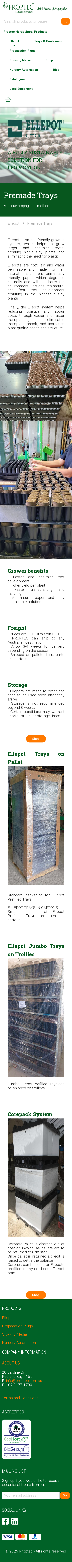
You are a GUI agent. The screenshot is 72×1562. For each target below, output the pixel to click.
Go (65, 1495)
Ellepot (14, 41)
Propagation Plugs (22, 50)
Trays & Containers (48, 41)
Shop (49, 60)
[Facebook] (5, 1521)
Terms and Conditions (20, 1398)
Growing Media (20, 60)
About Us (11, 1363)
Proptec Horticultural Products (25, 31)
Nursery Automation (23, 70)
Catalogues (17, 79)
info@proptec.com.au (24, 1380)
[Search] (65, 21)
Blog (56, 70)
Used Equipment (21, 89)
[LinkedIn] (14, 1521)
